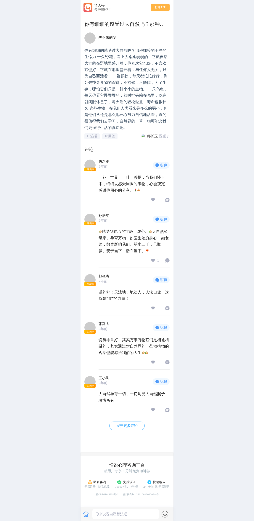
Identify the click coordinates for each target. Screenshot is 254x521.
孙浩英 (104, 216)
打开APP (160, 7)
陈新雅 (104, 161)
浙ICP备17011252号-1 (107, 494)
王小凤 (104, 378)
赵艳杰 (104, 276)
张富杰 (104, 324)
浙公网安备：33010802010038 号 (141, 494)
